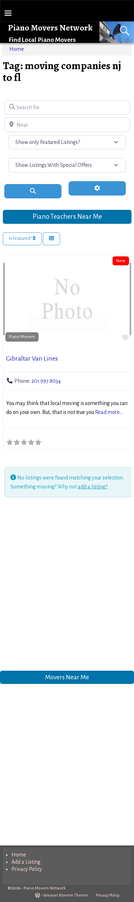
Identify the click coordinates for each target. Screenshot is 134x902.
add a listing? (93, 486)
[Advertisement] (67, 585)
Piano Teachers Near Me (67, 216)
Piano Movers (22, 336)
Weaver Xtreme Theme (65, 895)
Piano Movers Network (50, 27)
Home (16, 49)
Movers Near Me (67, 677)
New (120, 260)
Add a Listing (25, 862)
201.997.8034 (46, 381)
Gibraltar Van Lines (32, 358)
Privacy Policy (26, 869)
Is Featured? (21, 238)
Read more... (109, 412)
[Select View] (51, 239)
